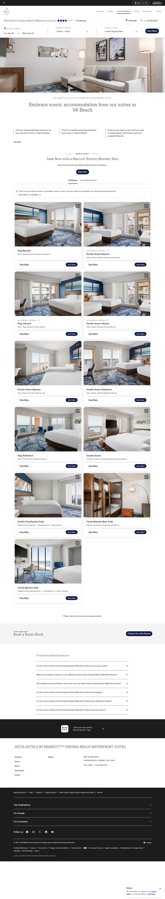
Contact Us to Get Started (139, 633)
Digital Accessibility (111, 848)
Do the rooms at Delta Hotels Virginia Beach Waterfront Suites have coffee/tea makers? (74, 701)
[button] (141, 3)
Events (158, 11)
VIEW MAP (132, 20)
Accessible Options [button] (96, 251)
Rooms (17, 761)
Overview (100, 11)
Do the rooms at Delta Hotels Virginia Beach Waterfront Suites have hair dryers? (71, 710)
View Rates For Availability (28, 195)
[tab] (72, 180)
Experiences (147, 11)
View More (24, 264)
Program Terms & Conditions (59, 848)
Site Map (17, 851)
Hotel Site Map (27, 851)
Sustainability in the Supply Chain (131, 848)
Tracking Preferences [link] (21, 848)
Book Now (82, 172)
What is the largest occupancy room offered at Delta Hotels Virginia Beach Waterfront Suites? (77, 675)
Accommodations (123, 11)
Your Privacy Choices (94, 848)
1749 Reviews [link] (80, 20)
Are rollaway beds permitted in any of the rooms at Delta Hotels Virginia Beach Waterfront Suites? (79, 683)
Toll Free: (95, 765)
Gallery (110, 11)
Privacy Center (76, 848)
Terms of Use (42, 848)
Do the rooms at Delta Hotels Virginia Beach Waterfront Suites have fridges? (69, 692)
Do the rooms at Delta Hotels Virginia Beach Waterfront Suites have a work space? (72, 666)
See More (17, 142)
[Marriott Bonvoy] (156, 2)
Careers (33, 848)
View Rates (72, 265)
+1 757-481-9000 (151, 20)
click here (151, 894)
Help (36, 851)
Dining (136, 11)
